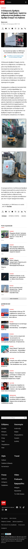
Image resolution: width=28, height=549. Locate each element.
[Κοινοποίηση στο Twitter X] (9, 28)
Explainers (4, 485)
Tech (3, 441)
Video (16, 475)
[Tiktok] (23, 507)
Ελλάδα (3, 428)
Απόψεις (4, 482)
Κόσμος (3, 432)
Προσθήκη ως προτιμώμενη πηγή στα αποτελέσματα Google (15, 56)
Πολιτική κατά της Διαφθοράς (9, 525)
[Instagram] (3, 510)
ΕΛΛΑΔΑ (3, 7)
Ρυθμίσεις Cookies (6, 521)
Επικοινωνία (21, 525)
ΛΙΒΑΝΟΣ (23, 216)
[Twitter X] (20, 507)
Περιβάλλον (5, 444)
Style (3, 456)
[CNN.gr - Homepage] (2, 2)
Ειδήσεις (9, 2)
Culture (3, 460)
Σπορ (3, 438)
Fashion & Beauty (6, 463)
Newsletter (17, 491)
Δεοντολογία (13, 518)
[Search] (25, 418)
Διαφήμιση (4, 528)
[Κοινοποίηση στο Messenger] (12, 28)
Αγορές (16, 438)
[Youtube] (6, 510)
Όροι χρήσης (4, 518)
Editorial (4, 479)
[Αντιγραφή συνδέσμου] (25, 28)
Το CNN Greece (19, 494)
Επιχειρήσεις (18, 435)
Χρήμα (16, 432)
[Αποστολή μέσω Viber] (15, 28)
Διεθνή (16, 441)
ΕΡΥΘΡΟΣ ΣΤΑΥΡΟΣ (14, 216)
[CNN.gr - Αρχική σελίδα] (3, 503)
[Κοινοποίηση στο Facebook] (6, 28)
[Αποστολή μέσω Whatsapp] (18, 28)
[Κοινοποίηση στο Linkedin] (21, 28)
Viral (2, 448)
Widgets (16, 487)
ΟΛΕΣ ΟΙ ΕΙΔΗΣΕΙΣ (14, 298)
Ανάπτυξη (17, 428)
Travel (16, 456)
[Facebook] (17, 507)
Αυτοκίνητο (5, 466)
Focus (3, 475)
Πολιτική (4, 435)
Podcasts (18, 479)
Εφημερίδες (19, 483)
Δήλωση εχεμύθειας (18, 521)
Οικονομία (18, 424)
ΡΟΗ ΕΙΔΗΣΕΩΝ (6, 226)
